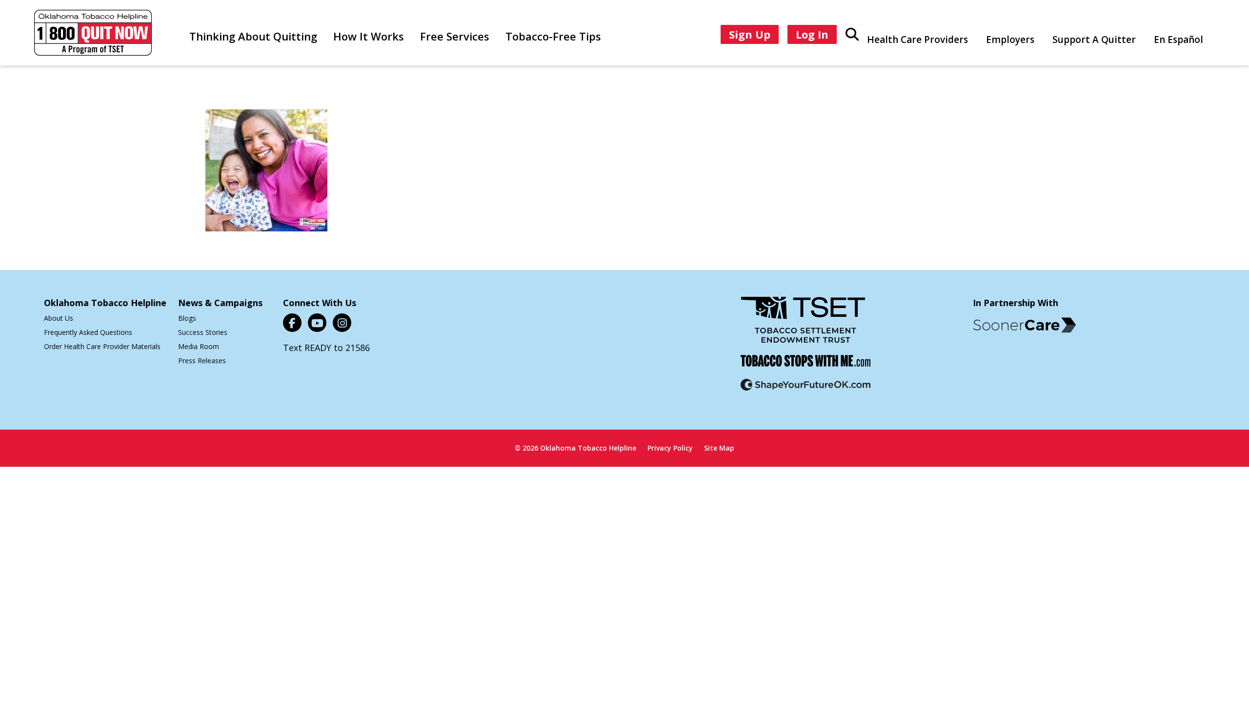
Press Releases (202, 360)
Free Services (454, 36)
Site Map (719, 448)
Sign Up (749, 34)
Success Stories (202, 332)
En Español (1178, 39)
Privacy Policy (670, 448)
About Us (58, 318)
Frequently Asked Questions (88, 332)
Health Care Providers (917, 39)
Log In (812, 34)
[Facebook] (292, 322)
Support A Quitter (1094, 39)
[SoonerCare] (1024, 325)
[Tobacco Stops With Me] (805, 367)
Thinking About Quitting (253, 36)
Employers (1010, 39)
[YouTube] (317, 322)
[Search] (852, 33)
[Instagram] (342, 322)
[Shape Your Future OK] (805, 391)
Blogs (187, 318)
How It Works (368, 36)
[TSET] (803, 326)
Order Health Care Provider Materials (102, 346)
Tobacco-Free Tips (553, 36)
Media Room (198, 346)
